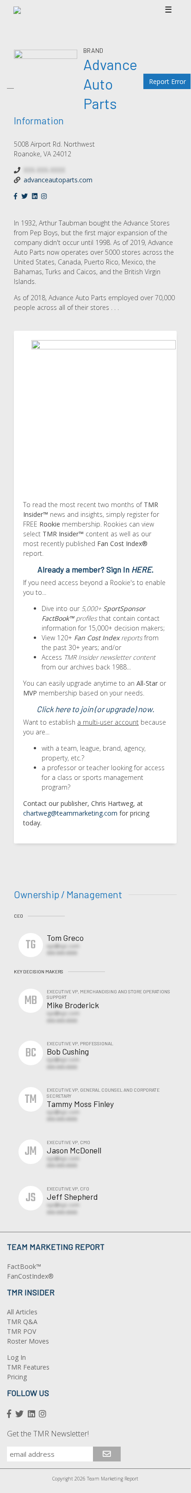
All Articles (22, 1311)
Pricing (17, 1376)
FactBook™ (24, 1266)
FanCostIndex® (30, 1276)
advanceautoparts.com (58, 179)
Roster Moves (28, 1341)
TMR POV (21, 1331)
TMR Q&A (22, 1321)
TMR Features (28, 1367)
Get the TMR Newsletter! (48, 1434)
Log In (16, 1357)
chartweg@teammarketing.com (70, 813)
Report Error (167, 81)
